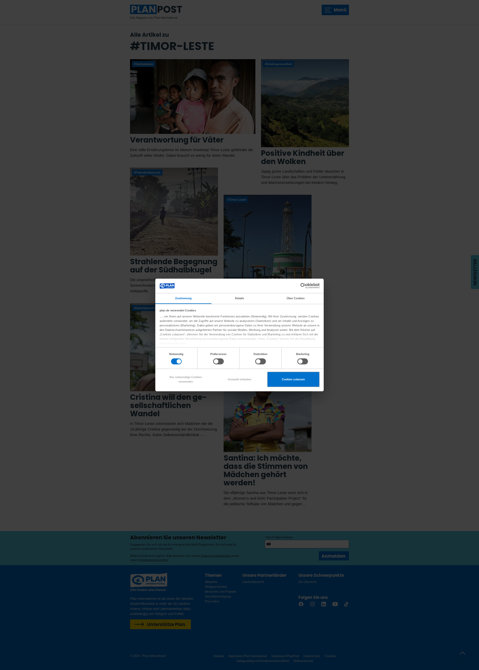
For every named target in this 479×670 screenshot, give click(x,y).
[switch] (218, 361)
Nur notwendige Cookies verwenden (186, 379)
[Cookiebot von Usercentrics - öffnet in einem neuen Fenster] (303, 286)
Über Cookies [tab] (296, 298)
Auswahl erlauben (239, 379)
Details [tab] (239, 298)
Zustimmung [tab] (183, 298)
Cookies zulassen (293, 379)
